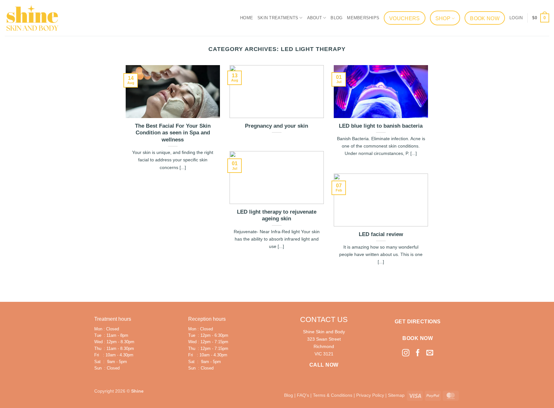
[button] (516, 18)
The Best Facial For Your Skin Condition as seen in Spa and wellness (173, 133)
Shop (442, 18)
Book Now (484, 18)
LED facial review (381, 234)
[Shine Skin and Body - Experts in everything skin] (32, 18)
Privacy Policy (370, 395)
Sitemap (396, 395)
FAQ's (303, 395)
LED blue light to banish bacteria (381, 126)
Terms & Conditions (332, 395)
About (314, 17)
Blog (336, 17)
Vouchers (404, 18)
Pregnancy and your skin (276, 126)
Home (246, 17)
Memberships (363, 17)
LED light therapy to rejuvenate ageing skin (276, 215)
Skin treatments (277, 17)
